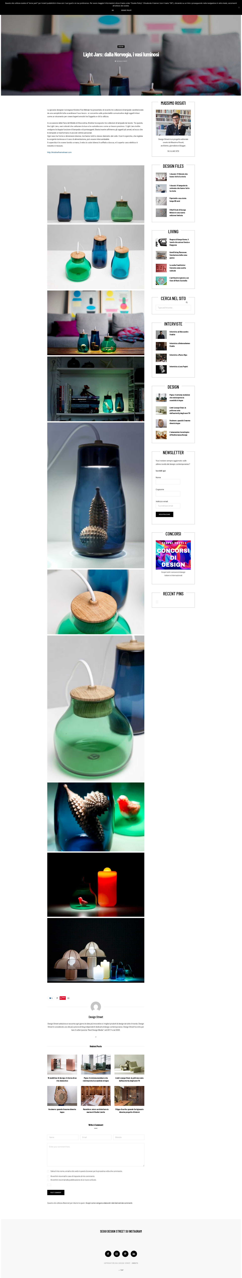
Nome (158, 477)
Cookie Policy (126, 10)
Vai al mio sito (173, 151)
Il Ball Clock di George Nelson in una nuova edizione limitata (178, 212)
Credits (135, 1263)
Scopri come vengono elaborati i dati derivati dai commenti (109, 1203)
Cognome (160, 489)
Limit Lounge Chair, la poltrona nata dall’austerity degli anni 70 (180, 410)
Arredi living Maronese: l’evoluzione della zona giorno (178, 255)
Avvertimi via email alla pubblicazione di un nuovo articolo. (73, 1180)
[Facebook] (108, 1254)
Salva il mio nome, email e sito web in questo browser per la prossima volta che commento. (87, 1171)
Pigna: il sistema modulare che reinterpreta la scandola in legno (180, 397)
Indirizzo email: (162, 501)
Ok (113, 10)
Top (121, 1270)
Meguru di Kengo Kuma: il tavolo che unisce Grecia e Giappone (180, 242)
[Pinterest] (125, 1254)
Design (121, 46)
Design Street (122, 61)
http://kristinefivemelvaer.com (59, 152)
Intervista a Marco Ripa (178, 355)
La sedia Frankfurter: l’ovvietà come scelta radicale (178, 268)
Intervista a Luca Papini (179, 366)
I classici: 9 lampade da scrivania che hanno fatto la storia (179, 188)
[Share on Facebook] (57, 998)
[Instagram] (117, 1254)
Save (63, 997)
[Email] (68, 998)
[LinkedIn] (134, 1254)
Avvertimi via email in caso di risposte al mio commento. (73, 1176)
